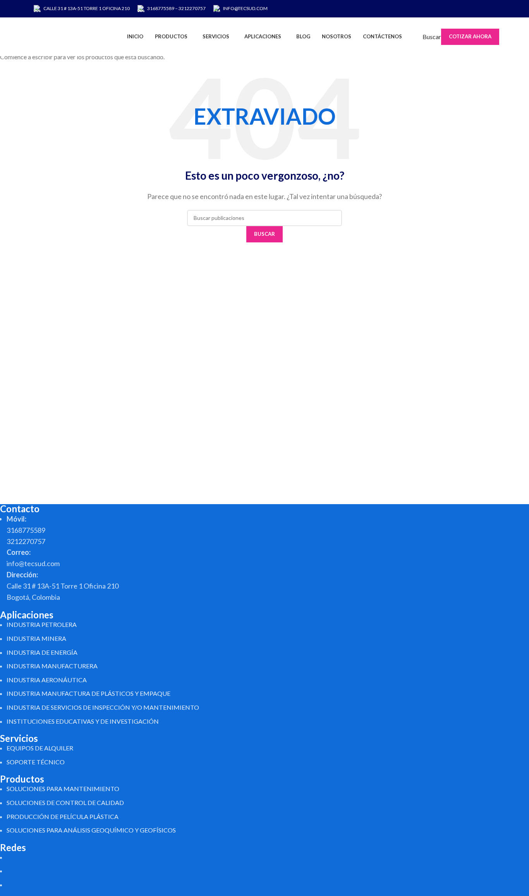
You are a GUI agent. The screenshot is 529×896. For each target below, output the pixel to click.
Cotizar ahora (470, 36)
